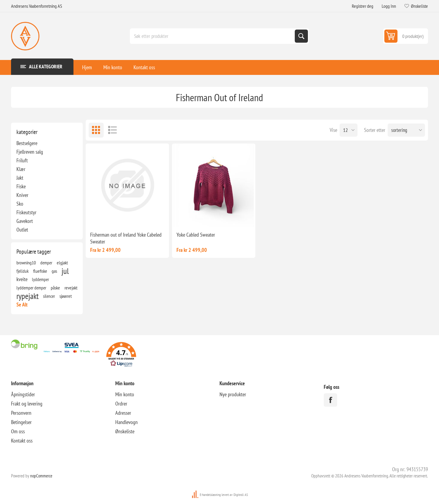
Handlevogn (126, 422)
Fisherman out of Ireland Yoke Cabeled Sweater (126, 238)
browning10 (26, 263)
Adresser (123, 412)
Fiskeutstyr (26, 212)
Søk (301, 36)
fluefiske (40, 271)
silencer (49, 296)
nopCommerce (41, 476)
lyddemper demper (31, 288)
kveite (21, 279)
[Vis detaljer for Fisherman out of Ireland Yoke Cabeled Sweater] (127, 185)
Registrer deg (362, 6)
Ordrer (121, 403)
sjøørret (65, 296)
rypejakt (27, 296)
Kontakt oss (144, 67)
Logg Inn (389, 6)
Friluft (22, 160)
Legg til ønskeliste (107, 217)
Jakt (19, 177)
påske (55, 288)
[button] (121, 355)
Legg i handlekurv (135, 217)
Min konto (112, 67)
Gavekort (24, 221)
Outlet (22, 229)
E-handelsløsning (210, 494)
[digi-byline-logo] (195, 494)
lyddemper (40, 279)
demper (46, 263)
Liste (112, 130)
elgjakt (62, 263)
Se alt (21, 304)
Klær (20, 169)
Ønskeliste (124, 431)
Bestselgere (26, 143)
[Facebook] (330, 400)
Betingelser (21, 422)
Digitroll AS (241, 494)
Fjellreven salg (29, 151)
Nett (96, 130)
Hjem (87, 67)
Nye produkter (233, 394)
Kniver (22, 195)
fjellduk (22, 271)
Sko (19, 203)
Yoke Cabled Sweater (195, 234)
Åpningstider (23, 394)
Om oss (18, 431)
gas (54, 271)
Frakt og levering (26, 403)
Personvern (21, 412)
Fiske (21, 186)
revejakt (71, 288)
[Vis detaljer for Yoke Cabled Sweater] (213, 185)
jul (65, 271)
